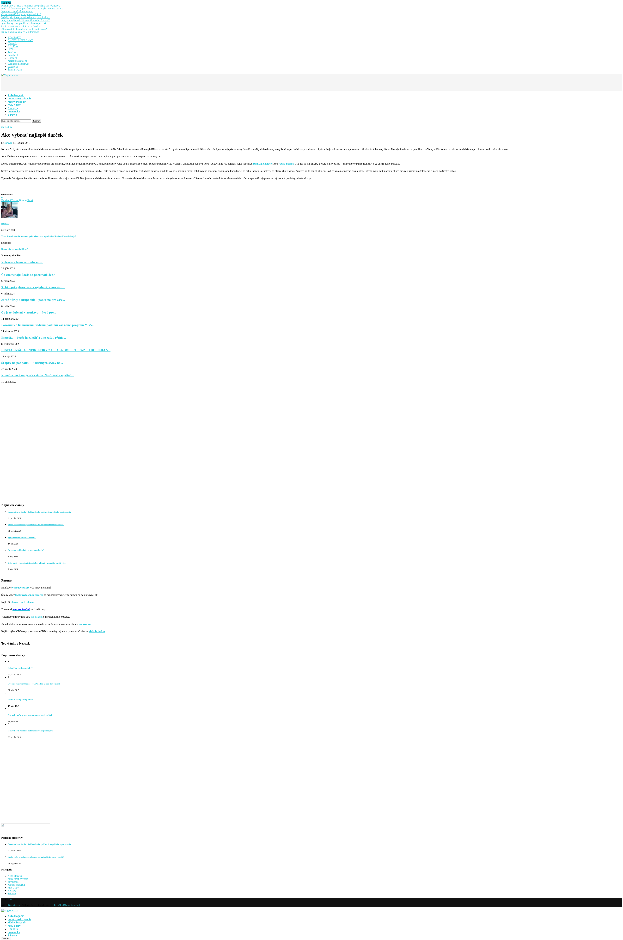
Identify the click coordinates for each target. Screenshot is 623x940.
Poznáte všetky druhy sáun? (20, 699)
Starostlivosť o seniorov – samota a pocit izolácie (30, 715)
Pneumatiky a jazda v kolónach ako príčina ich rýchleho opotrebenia (39, 512)
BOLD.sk (13, 46)
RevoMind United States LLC (67, 905)
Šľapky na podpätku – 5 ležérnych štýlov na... (32, 362)
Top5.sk (12, 52)
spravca (8, 142)
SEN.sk (12, 49)
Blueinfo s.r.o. (14, 905)
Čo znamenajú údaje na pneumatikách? (21, 14)
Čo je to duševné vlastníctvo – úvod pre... (22, 26)
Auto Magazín (16, 95)
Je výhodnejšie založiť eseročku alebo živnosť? (25, 20)
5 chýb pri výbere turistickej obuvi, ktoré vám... (25, 17)
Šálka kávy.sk (15, 69)
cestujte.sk (13, 66)
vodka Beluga (286, 163)
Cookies (6, 938)
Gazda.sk (12, 58)
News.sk (12, 43)
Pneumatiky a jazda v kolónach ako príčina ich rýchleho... (31, 5)
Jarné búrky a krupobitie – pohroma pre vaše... (25, 23)
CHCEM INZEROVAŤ (20, 40)
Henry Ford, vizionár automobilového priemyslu (30, 730)
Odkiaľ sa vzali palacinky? (20, 668)
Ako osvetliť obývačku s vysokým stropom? (24, 29)
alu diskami (37, 616)
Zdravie (12, 115)
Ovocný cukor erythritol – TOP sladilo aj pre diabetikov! (34, 684)
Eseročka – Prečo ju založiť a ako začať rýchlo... (33, 337)
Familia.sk (13, 55)
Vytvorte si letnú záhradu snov (17, 11)
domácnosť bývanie (19, 98)
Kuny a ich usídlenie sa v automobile (20, 32)
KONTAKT (14, 37)
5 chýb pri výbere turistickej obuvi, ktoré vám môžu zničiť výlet (37, 563)
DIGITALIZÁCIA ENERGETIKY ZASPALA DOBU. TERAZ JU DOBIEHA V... (55, 350)
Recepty (13, 108)
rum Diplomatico (262, 163)
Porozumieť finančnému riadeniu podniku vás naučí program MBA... (47, 325)
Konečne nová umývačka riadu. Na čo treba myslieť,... (37, 375)
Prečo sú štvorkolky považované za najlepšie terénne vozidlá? (32, 8)
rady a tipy (14, 105)
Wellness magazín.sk (18, 63)
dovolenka (14, 111)
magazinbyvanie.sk (17, 60)
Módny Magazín (17, 102)
